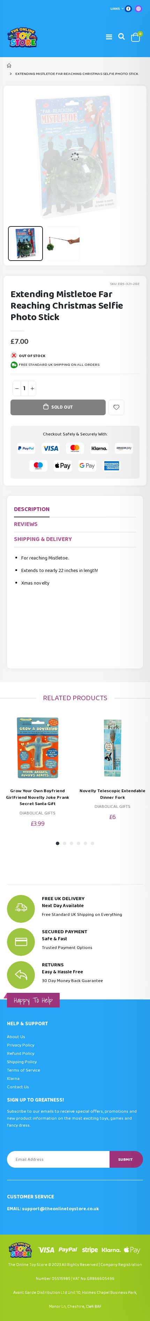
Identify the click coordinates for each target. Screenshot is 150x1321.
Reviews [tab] (26, 524)
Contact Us (18, 1087)
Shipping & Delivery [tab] (43, 539)
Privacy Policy (20, 1045)
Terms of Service (23, 1070)
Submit (125, 1159)
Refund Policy (20, 1053)
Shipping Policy (22, 1062)
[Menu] (109, 37)
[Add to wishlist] (116, 407)
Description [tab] (32, 509)
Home (9, 65)
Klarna (13, 1078)
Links (115, 9)
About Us (16, 1037)
